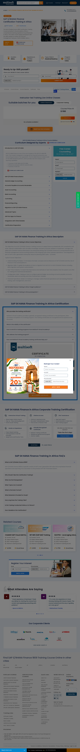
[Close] (70, 360)
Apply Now (56, 387)
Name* (45, 366)
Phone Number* (47, 378)
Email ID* (46, 372)
